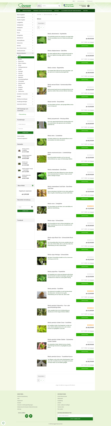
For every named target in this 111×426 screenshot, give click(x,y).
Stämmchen (20, 43)
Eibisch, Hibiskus (22, 63)
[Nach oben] (106, 423)
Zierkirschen (21, 91)
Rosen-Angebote (21, 14)
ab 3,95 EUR (25, 194)
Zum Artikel (84, 45)
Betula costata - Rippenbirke (56, 67)
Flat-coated (60, 409)
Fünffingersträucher (22, 67)
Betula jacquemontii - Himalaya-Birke (58, 118)
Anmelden (25, 132)
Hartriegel (20, 71)
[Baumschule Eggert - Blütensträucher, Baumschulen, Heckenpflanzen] (26, 5)
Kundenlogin (81, 1)
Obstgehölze (20, 35)
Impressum (20, 400)
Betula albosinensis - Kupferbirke (57, 33)
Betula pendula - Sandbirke (55, 288)
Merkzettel (90, 1)
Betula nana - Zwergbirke (55, 203)
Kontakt (56, 10)
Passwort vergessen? (22, 138)
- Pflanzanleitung (22, 114)
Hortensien (20, 75)
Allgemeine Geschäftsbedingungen (71, 10)
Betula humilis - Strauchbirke (56, 101)
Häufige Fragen (27, 10)
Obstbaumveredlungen (22, 99)
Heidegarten (20, 27)
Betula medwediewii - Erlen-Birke (57, 169)
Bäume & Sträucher (21, 53)
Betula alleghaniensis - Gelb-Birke (57, 50)
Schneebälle (21, 81)
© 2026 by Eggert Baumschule (55, 423)
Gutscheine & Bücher (22, 104)
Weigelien (20, 87)
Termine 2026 (61, 407)
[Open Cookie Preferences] (3, 423)
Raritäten (19, 30)
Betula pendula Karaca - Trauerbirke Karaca (60, 356)
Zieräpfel (20, 89)
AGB (18, 398)
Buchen (20, 59)
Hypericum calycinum (25, 191)
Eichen (19, 65)
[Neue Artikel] (32, 186)
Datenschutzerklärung (22, 396)
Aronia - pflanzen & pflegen (64, 404)
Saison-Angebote (21, 17)
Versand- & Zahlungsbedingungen (42, 10)
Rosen (18, 32)
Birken (19, 57)
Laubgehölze (20, 22)
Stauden (19, 96)
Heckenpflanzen (20, 40)
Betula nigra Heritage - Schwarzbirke (58, 254)
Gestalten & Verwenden (22, 94)
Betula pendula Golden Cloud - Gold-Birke (59, 322)
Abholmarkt (60, 398)
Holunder (20, 73)
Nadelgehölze (20, 25)
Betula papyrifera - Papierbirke (56, 271)
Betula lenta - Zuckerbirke (55, 135)
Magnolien (20, 77)
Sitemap (19, 409)
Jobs (18, 10)
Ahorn (19, 55)
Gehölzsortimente (21, 50)
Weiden (20, 85)
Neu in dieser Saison (21, 48)
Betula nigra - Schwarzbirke (55, 220)
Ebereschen (21, 61)
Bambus (19, 45)
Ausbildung (60, 400)
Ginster (20, 69)
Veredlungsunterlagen (22, 101)
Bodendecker (20, 37)
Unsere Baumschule (62, 396)
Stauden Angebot (21, 19)
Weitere (85, 10)
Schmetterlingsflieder (23, 79)
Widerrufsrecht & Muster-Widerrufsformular (27, 407)
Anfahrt (59, 402)
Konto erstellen (20, 136)
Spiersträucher (21, 83)
